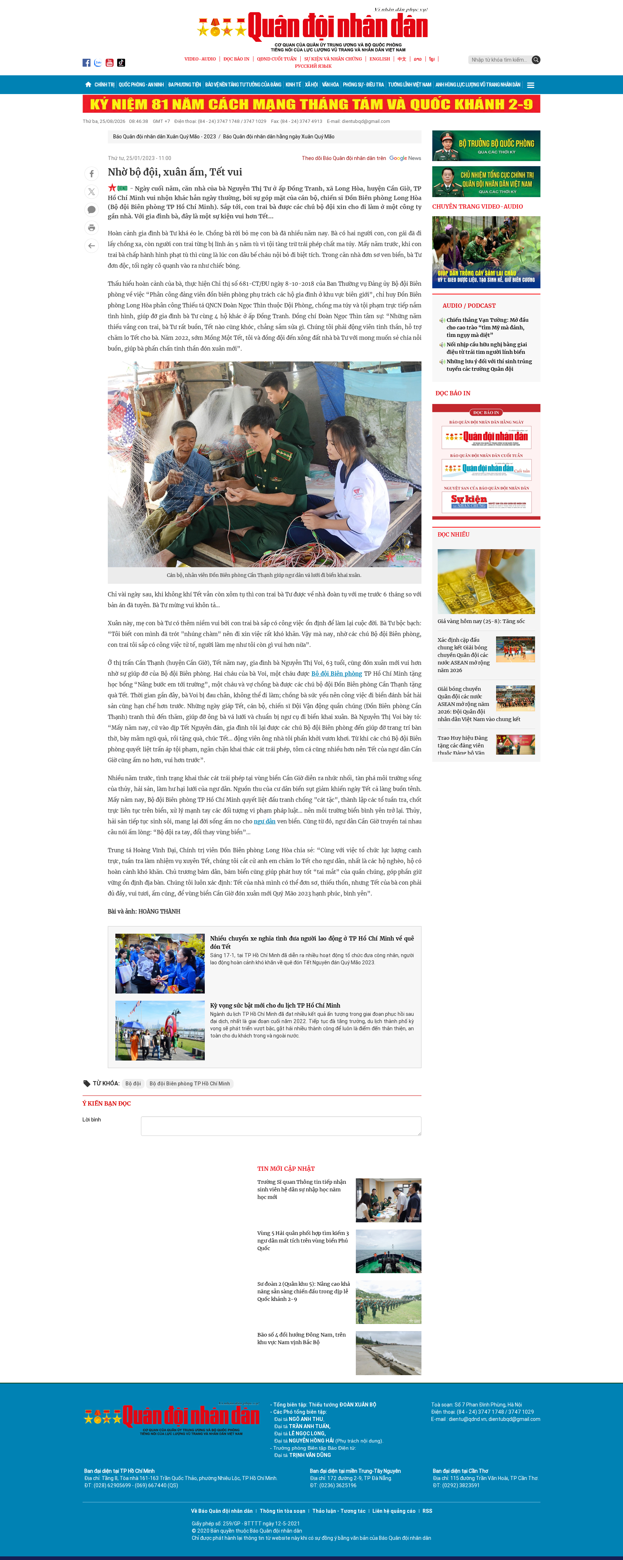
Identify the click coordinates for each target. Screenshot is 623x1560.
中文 (402, 59)
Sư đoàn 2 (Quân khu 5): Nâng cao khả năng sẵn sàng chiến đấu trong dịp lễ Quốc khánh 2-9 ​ (303, 1291)
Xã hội (311, 84)
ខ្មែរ (431, 59)
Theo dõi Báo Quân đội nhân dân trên (344, 158)
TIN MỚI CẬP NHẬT (286, 1168)
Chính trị (104, 84)
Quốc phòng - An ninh (141, 84)
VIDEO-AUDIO (200, 59)
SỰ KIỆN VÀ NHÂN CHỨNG (333, 59)
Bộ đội (133, 1083)
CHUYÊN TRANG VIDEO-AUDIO (477, 206)
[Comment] (91, 210)
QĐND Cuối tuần (277, 59)
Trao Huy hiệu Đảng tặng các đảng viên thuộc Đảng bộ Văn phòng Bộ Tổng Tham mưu (463, 753)
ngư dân (264, 821)
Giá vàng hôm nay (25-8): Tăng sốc (481, 621)
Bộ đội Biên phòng (337, 673)
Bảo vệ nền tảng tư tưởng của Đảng (243, 84)
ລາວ (418, 59)
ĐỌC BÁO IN (236, 59)
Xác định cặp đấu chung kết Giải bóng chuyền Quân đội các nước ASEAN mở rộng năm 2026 (464, 655)
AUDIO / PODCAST (469, 305)
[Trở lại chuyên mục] (91, 246)
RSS (427, 1511)
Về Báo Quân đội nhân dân (222, 1511)
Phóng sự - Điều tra (363, 84)
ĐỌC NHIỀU (453, 534)
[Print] (91, 228)
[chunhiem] (486, 181)
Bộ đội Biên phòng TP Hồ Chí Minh (190, 1083)
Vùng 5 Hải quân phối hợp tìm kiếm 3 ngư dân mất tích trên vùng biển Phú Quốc (303, 1241)
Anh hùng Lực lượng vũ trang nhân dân (478, 84)
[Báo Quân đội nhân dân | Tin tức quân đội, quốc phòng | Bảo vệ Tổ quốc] (311, 29)
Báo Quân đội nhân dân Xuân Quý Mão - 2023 (164, 136)
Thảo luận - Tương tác (339, 1511)
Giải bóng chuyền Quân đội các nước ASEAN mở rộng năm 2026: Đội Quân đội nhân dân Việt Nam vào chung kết (479, 704)
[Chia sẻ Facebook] (91, 173)
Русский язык (313, 66)
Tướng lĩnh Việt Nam (409, 84)
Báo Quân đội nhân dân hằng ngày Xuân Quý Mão (279, 136)
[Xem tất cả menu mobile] (531, 84)
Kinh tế (293, 84)
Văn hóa (330, 84)
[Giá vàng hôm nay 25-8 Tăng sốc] (486, 581)
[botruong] (486, 145)
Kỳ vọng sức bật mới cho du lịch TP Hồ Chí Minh (275, 1005)
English (380, 59)
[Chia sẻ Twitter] (91, 192)
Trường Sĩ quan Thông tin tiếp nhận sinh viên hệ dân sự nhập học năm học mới (301, 1189)
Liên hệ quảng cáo (394, 1511)
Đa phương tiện (184, 84)
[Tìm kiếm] (536, 59)
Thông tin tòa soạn (282, 1511)
